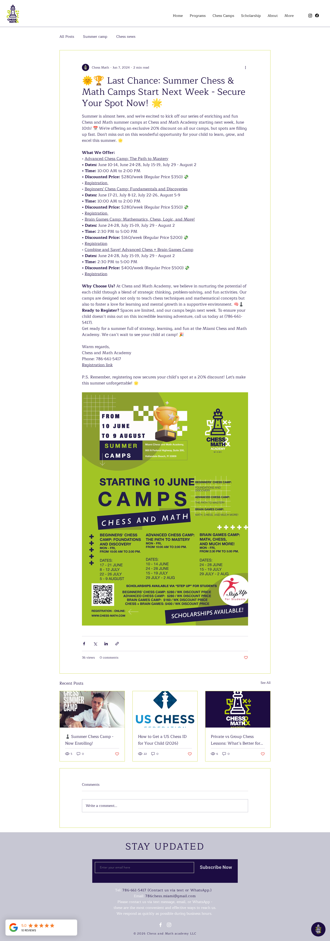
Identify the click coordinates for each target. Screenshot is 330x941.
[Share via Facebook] (84, 643)
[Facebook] (317, 15)
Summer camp (95, 36)
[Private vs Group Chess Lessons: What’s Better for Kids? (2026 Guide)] (237, 709)
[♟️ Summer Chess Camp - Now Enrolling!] (92, 709)
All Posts (66, 36)
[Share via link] (117, 643)
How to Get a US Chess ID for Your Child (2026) (162, 740)
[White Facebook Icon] (160, 925)
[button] (197, 15)
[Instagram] (310, 15)
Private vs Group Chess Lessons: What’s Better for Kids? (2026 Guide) (235, 740)
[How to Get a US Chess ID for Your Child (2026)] (165, 709)
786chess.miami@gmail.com (170, 896)
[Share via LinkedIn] (106, 643)
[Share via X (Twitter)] (95, 643)
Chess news (125, 36)
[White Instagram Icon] (169, 925)
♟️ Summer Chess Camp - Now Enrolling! (89, 740)
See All (266, 682)
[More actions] (245, 67)
